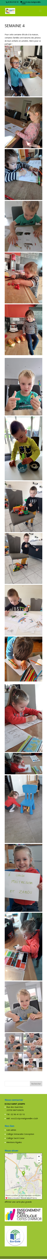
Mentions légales (14, 1142)
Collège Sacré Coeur (16, 1138)
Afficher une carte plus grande (18, 1201)
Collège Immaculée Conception (20, 1134)
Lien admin (11, 1130)
